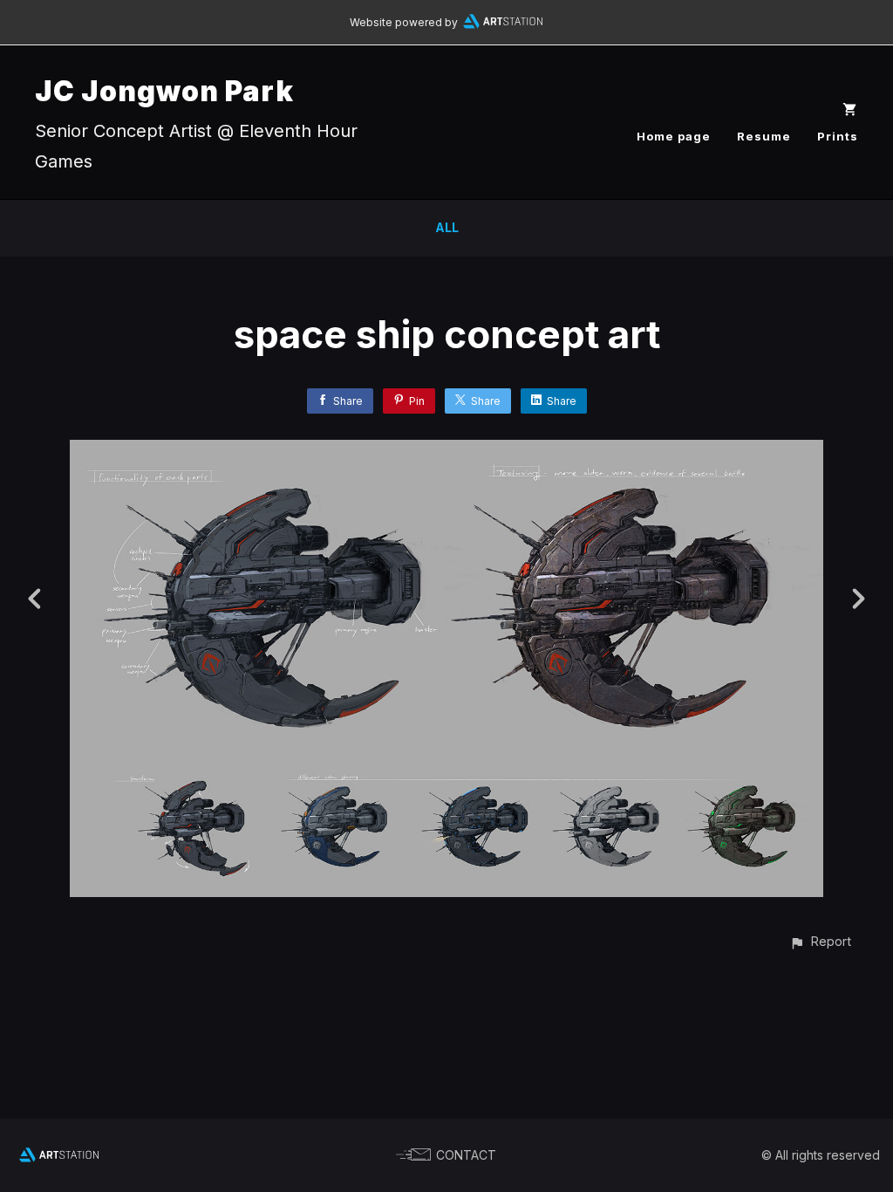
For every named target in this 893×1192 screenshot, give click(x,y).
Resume (764, 136)
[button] (820, 941)
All (447, 227)
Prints (837, 136)
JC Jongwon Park (164, 91)
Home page (674, 136)
